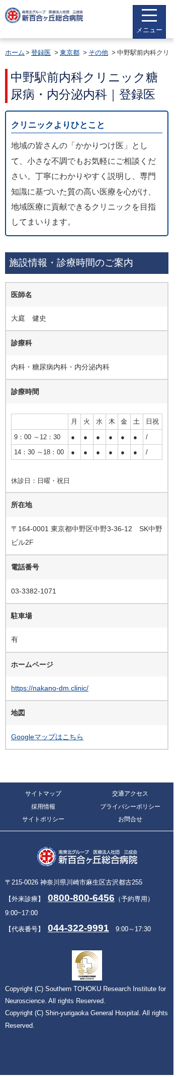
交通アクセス (130, 794)
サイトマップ (43, 794)
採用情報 (43, 807)
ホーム (15, 52)
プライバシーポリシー (130, 807)
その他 (98, 52)
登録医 (41, 52)
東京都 (69, 52)
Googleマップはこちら (47, 737)
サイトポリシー (43, 819)
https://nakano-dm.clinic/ (49, 688)
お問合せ (130, 819)
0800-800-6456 (81, 898)
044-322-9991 (78, 928)
